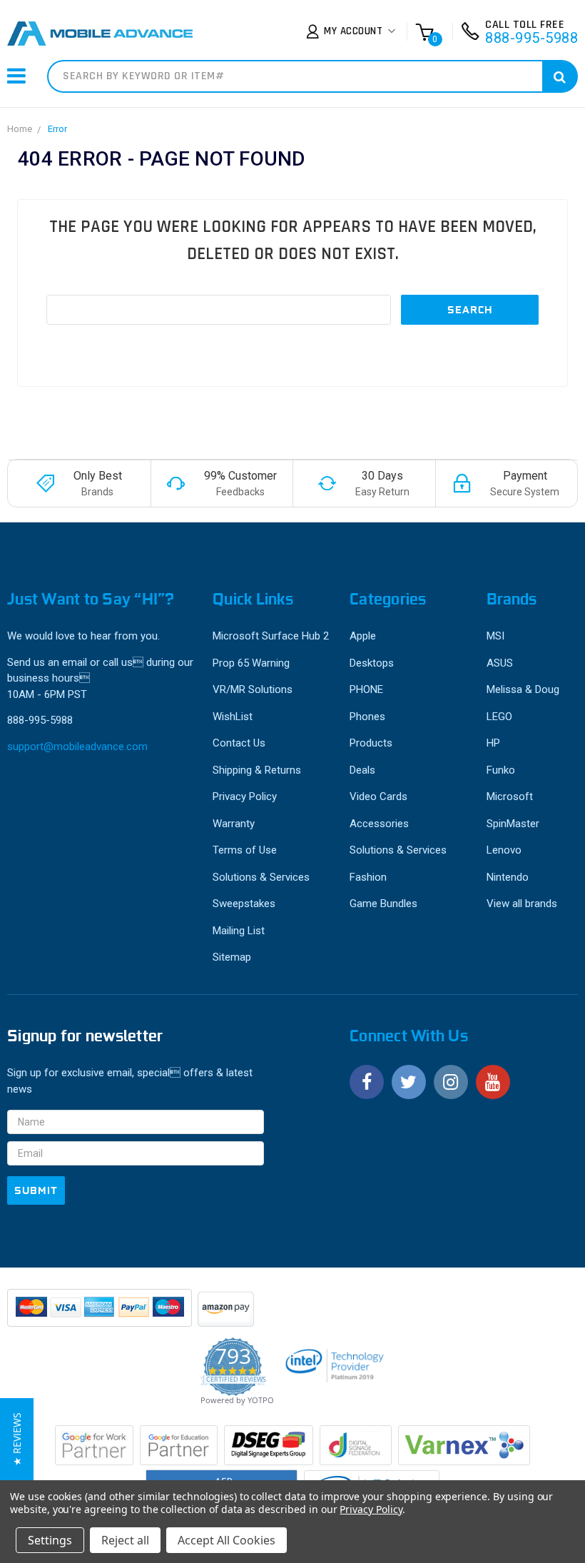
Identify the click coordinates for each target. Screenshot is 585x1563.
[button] (17, 1439)
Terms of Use (245, 850)
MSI (495, 635)
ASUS (500, 663)
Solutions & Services (261, 877)
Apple (363, 635)
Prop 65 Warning (251, 663)
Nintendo (508, 877)
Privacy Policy (245, 796)
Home (19, 128)
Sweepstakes (244, 903)
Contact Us (239, 743)
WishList (233, 716)
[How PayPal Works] (100, 1314)
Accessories (379, 823)
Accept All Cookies (226, 1540)
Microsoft (510, 796)
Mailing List (239, 930)
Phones (367, 716)
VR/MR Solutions (252, 689)
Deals (362, 770)
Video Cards (378, 796)
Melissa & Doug (523, 689)
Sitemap (232, 957)
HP (493, 743)
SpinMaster (513, 823)
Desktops (372, 663)
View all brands (522, 903)
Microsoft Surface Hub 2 (271, 635)
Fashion (368, 877)
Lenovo (504, 850)
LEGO (499, 716)
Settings (50, 1540)
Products (371, 743)
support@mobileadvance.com (77, 746)
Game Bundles (383, 903)
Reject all (125, 1540)
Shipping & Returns (257, 770)
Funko (501, 770)
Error (57, 128)
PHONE (366, 689)
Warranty (234, 823)
